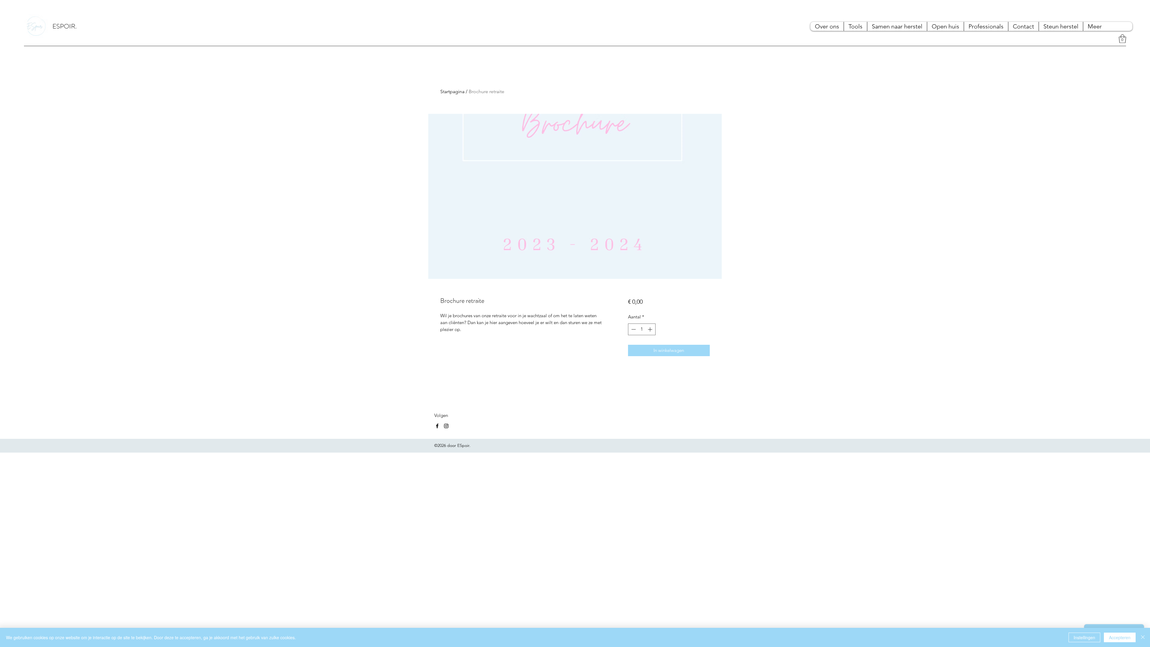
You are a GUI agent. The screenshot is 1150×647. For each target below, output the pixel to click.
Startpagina (452, 91)
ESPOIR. (64, 26)
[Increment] (651, 329)
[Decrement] (633, 329)
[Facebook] (437, 426)
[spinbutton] (642, 329)
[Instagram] (446, 426)
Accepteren (1120, 637)
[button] (1122, 38)
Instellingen (1084, 637)
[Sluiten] (1142, 637)
